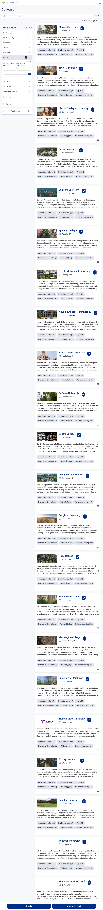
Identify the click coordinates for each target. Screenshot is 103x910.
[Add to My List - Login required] (98, 59)
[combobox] (51, 16)
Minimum (6, 66)
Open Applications (13, 111)
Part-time (9, 104)
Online (8, 97)
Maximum (21, 66)
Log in (29, 906)
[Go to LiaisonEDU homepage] (10, 3)
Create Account (74, 906)
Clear (29, 61)
